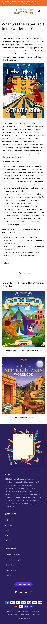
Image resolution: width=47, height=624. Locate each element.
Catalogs (8, 575)
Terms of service (24, 614)
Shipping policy (36, 614)
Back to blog (25, 273)
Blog (6, 535)
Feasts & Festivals (22, 417)
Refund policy (35, 611)
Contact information (24, 618)
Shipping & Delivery (12, 555)
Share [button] (6, 263)
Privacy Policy (10, 565)
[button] (2, 11)
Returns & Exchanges (13, 560)
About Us (8, 525)
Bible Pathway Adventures (20, 611)
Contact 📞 (9, 540)
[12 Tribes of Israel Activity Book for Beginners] (23, 118)
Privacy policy (12, 614)
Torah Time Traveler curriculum (22, 351)
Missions (8, 530)
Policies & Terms (11, 570)
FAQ (6, 520)
